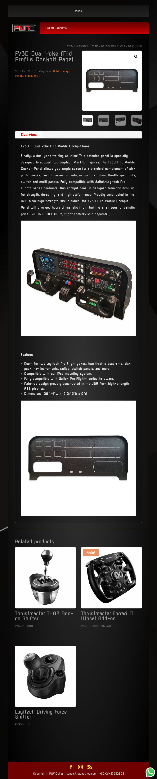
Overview (29, 134)
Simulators (82, 45)
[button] (135, 56)
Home (70, 45)
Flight (55, 71)
